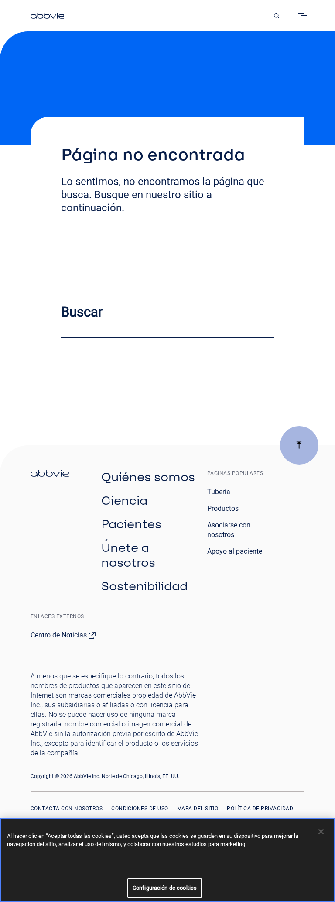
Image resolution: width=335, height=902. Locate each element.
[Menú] (304, 16)
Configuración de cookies (165, 888)
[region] (167, 860)
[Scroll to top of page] (299, 445)
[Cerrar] (321, 831)
